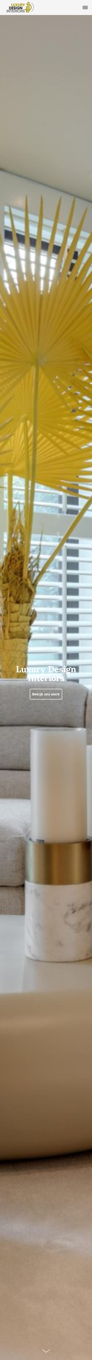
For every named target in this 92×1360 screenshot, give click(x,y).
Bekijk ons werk (46, 694)
